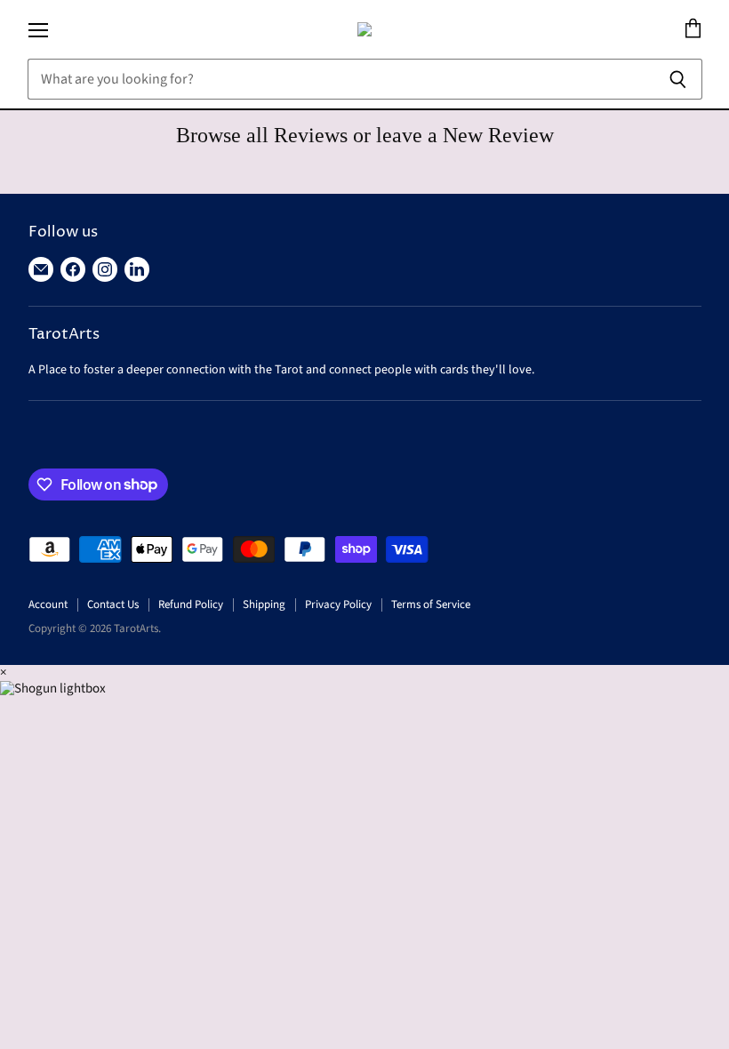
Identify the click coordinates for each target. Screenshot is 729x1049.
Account (48, 605)
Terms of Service (430, 605)
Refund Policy (190, 605)
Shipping (264, 605)
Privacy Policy (338, 605)
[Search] (678, 79)
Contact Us (113, 605)
